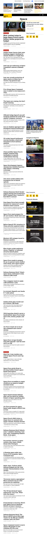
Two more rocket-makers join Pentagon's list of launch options (13, 180)
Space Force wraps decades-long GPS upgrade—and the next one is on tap (14, 341)
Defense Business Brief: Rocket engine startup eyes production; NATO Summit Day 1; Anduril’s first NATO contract (14, 194)
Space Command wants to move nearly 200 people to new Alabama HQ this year (14, 526)
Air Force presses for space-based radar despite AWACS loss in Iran (14, 408)
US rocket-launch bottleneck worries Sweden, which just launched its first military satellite (13, 141)
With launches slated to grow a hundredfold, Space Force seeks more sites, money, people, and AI (14, 315)
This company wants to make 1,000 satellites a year (13, 282)
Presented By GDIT (30, 151)
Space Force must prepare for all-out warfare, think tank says (14, 215)
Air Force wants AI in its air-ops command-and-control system (13, 328)
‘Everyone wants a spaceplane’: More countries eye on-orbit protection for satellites (14, 480)
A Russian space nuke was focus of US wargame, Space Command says (12, 454)
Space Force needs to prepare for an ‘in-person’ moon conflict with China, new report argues (14, 261)
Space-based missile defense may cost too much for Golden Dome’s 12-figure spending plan (14, 396)
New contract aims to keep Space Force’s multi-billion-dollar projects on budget (13, 38)
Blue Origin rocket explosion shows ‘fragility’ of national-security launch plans (13, 250)
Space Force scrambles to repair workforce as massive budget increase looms (14, 383)
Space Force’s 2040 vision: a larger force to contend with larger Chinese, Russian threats (14, 419)
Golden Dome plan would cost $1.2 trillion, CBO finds (13, 302)
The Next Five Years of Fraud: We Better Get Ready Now (34, 163)
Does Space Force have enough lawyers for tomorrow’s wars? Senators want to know (13, 203)
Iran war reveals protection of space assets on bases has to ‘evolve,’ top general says (13, 79)
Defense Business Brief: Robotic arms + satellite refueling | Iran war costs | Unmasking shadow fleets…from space (14, 432)
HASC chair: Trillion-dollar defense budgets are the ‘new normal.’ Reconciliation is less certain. (13, 468)
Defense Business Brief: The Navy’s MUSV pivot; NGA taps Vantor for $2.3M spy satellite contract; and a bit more (13, 517)
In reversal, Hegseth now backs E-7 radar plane (14, 292)
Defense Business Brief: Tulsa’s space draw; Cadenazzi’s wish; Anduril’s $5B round (13, 273)
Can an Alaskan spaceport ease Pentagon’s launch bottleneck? (14, 127)
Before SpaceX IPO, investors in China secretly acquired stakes (14, 225)
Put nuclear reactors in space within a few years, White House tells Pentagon (13, 442)
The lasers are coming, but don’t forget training (14, 102)
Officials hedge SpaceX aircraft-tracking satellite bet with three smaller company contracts (14, 116)
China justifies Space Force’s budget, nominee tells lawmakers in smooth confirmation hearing (13, 154)
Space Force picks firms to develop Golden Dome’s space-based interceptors (13, 369)
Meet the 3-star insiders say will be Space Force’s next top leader (13, 355)
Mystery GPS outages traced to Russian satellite (13, 239)
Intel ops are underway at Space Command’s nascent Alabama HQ (14, 67)
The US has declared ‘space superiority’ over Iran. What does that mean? (13, 492)
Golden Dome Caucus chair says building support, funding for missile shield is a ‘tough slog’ (14, 54)
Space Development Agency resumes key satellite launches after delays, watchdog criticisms (13, 167)
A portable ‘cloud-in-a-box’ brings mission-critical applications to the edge (33, 149)
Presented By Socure (31, 165)
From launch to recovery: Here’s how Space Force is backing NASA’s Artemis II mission (14, 504)
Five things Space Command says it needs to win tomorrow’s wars (14, 90)
